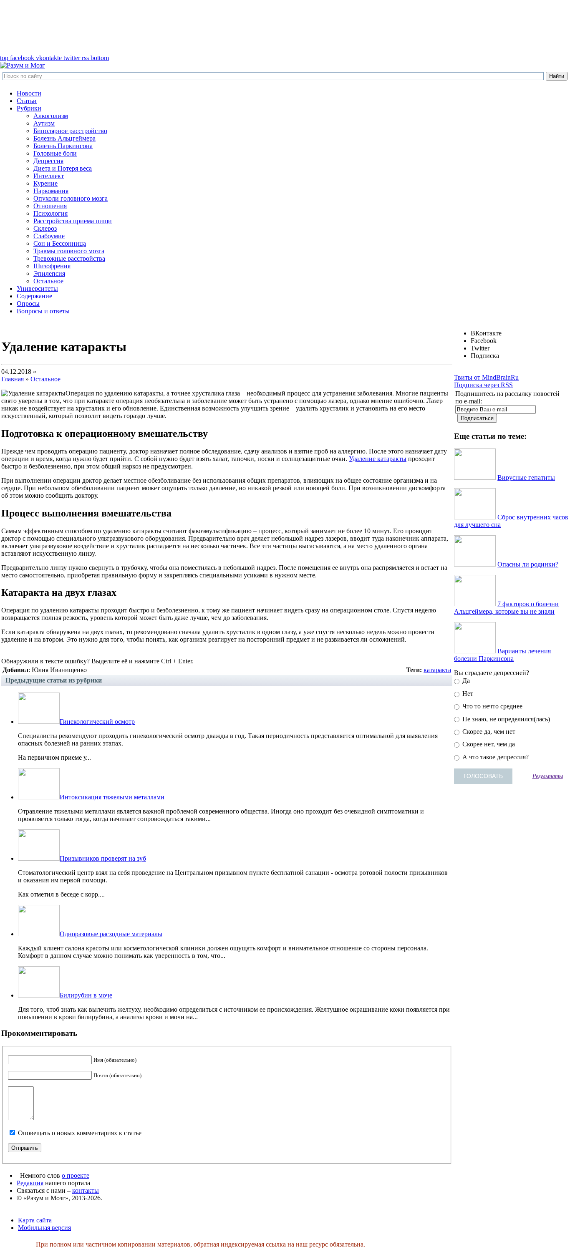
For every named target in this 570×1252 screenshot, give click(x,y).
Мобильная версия (44, 1227)
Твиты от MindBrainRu (486, 377)
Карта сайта (35, 1220)
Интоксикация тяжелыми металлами (112, 797)
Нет (467, 693)
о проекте (75, 1175)
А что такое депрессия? (495, 757)
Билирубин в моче (86, 995)
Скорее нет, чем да (488, 744)
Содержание (34, 296)
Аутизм (44, 123)
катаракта (437, 669)
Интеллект (48, 175)
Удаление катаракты (377, 458)
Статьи (27, 100)
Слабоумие (49, 235)
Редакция (30, 1183)
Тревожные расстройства (69, 258)
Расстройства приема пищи (72, 220)
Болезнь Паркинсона (63, 145)
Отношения (50, 205)
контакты (85, 1190)
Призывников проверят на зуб (103, 858)
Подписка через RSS (483, 384)
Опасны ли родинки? (527, 564)
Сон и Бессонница (59, 243)
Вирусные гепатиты (526, 477)
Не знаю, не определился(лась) (505, 719)
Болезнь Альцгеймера (64, 138)
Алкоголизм (50, 115)
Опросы (28, 303)
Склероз (45, 228)
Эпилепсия (49, 273)
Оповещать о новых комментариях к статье (79, 1132)
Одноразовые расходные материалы (111, 933)
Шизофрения (52, 266)
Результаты (547, 776)
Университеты (37, 288)
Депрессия (48, 160)
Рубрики (29, 108)
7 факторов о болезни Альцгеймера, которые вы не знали (506, 607)
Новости (29, 93)
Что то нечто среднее (491, 706)
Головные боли (55, 153)
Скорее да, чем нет (488, 731)
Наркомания (50, 190)
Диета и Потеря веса (62, 168)
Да (465, 680)
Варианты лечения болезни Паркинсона (502, 654)
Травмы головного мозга (68, 250)
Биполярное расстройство (70, 130)
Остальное (48, 281)
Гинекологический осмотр (97, 721)
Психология (50, 213)
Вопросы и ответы (43, 311)
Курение (45, 183)
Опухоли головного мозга (70, 198)
